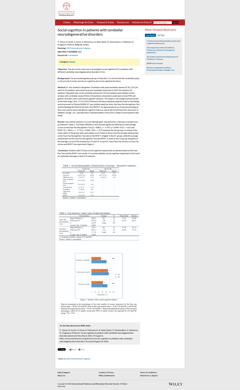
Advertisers (145, 375)
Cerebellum (73, 55)
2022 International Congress (78, 48)
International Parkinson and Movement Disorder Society (95, 384)
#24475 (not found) (155, 63)
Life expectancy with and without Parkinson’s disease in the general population (161, 49)
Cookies (102, 372)
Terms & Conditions (148, 372)
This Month (150, 35)
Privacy (111, 372)
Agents (155, 375)
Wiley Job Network (107, 375)
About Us (61, 375)
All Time (161, 35)
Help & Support (64, 372)
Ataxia (72, 62)
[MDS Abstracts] (66, 15)
